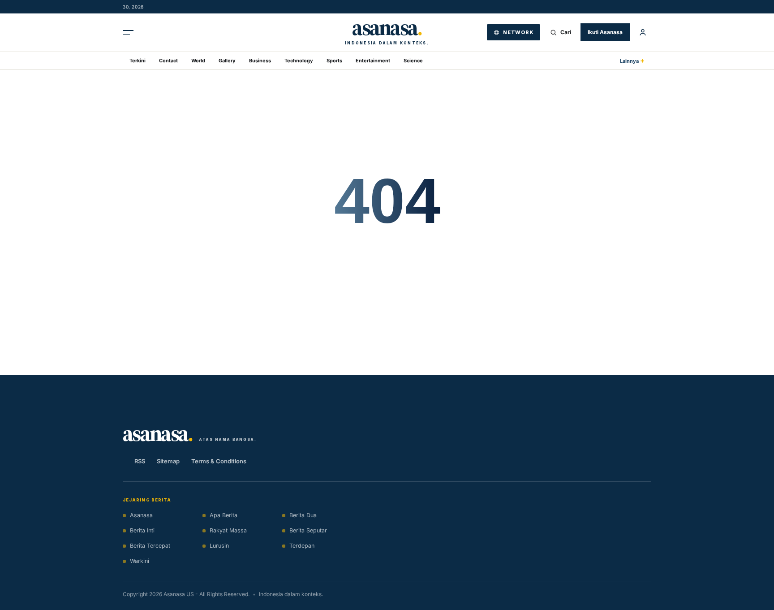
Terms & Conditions (218, 461)
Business (260, 60)
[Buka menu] (131, 32)
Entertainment (373, 60)
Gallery (227, 60)
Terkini (137, 60)
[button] (642, 32)
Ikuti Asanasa (605, 32)
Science (413, 60)
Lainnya (632, 60)
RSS (139, 461)
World (198, 60)
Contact (168, 60)
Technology (298, 60)
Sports (334, 60)
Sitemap (168, 461)
